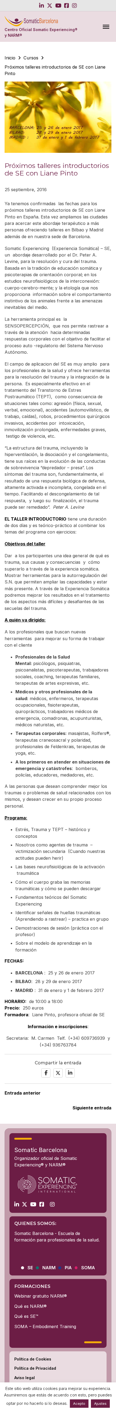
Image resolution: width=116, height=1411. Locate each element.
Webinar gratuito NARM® (40, 1296)
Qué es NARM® (30, 1306)
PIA (68, 1267)
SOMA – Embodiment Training (45, 1326)
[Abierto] (106, 26)
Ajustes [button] (100, 1403)
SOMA (88, 1267)
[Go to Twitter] (49, 5)
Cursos (30, 57)
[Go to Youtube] (58, 5)
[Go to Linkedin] (41, 5)
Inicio (10, 57)
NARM (49, 1267)
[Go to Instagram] (74, 5)
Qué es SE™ (26, 1316)
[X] (58, 1073)
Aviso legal (24, 1377)
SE (30, 1267)
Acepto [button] (79, 1403)
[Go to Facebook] (66, 5)
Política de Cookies (32, 1359)
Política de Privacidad (35, 1368)
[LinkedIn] (70, 1073)
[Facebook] (45, 1073)
